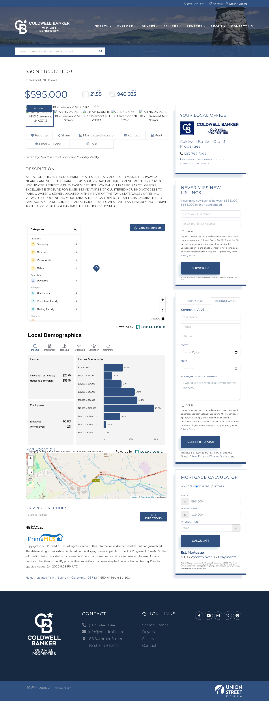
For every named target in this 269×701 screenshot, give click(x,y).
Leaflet (134, 497)
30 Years (203, 486)
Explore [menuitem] (125, 26)
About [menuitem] (217, 26)
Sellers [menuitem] (171, 26)
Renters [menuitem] (194, 26)
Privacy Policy (188, 255)
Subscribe (201, 268)
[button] (101, 51)
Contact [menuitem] (149, 645)
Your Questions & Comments (199, 376)
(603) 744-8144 (195, 3)
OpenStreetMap (148, 497)
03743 (92, 578)
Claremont (78, 578)
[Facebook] (199, 616)
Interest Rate (190, 521)
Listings (42, 578)
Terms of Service (218, 456)
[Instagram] (218, 616)
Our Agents (202, 163)
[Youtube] (209, 616)
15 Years (219, 486)
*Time (184, 361)
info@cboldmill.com (106, 632)
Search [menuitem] (102, 26)
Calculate (201, 540)
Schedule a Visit (225, 301)
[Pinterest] (237, 616)
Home (29, 578)
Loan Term (188, 486)
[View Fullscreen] (30, 472)
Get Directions (153, 516)
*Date (184, 345)
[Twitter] (228, 616)
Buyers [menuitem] (148, 26)
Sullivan (63, 578)
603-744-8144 (195, 154)
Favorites (217, 3)
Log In (232, 3)
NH (52, 578)
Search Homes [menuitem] (155, 625)
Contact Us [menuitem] (242, 26)
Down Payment (191, 508)
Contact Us (186, 163)
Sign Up (243, 3)
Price (184, 495)
